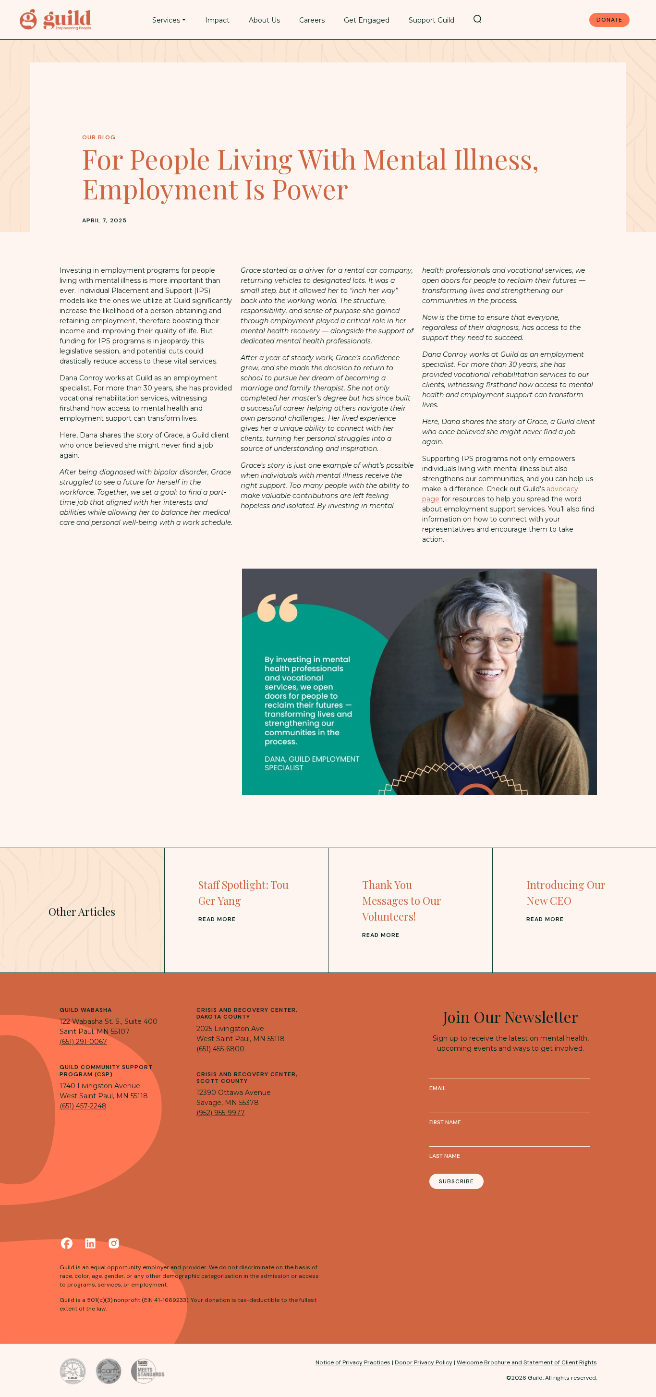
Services (166, 20)
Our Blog (99, 137)
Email (437, 1088)
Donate (609, 20)
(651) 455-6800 (220, 1049)
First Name (445, 1122)
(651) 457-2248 (83, 1106)
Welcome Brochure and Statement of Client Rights (527, 1362)
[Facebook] (67, 1243)
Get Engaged (366, 20)
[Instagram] (114, 1243)
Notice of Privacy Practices (353, 1362)
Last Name (444, 1156)
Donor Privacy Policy (423, 1362)
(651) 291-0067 (83, 1041)
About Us (264, 20)
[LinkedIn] (90, 1243)
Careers (312, 20)
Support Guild (431, 20)
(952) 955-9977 (220, 1112)
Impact (217, 20)
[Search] (477, 19)
